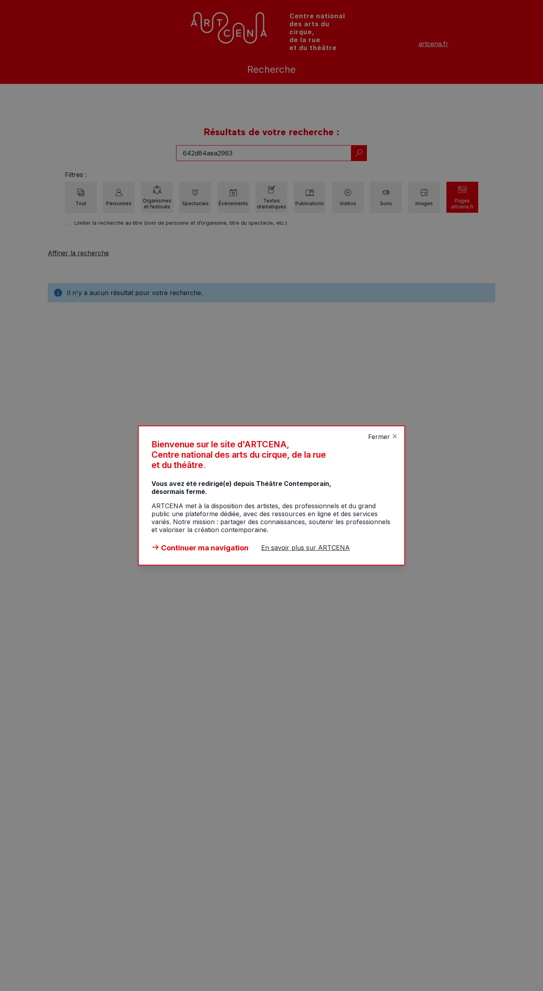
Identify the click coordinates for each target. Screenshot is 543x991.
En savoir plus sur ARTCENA (305, 548)
